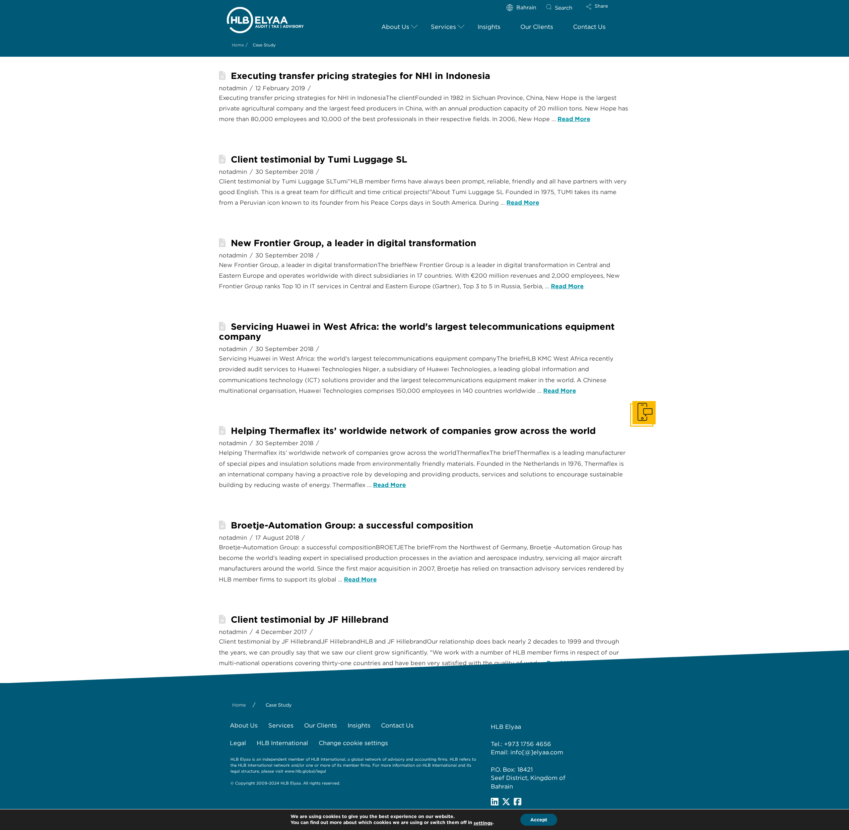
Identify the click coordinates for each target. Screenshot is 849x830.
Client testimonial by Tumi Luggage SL (319, 159)
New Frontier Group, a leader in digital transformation (353, 243)
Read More (573, 118)
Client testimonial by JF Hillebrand (309, 619)
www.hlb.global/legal (305, 771)
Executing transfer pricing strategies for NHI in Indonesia (360, 75)
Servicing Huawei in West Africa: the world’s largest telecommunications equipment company (417, 331)
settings (483, 823)
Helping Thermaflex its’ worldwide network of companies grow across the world (413, 430)
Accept (538, 819)
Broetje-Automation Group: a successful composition (352, 525)
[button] (602, 11)
